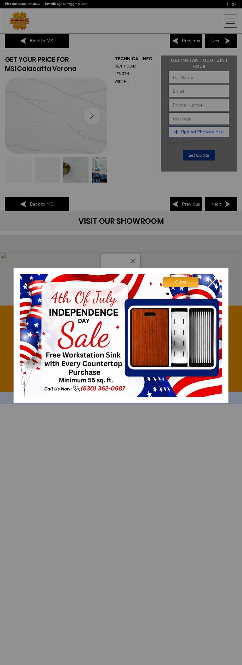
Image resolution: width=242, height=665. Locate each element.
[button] (181, 282)
